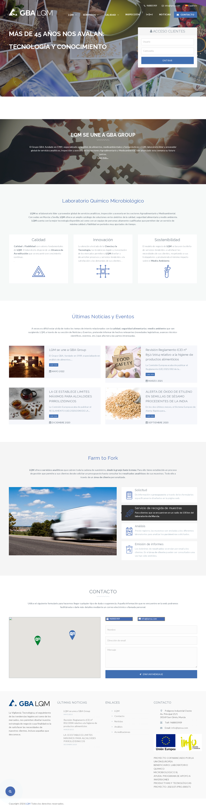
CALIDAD (111, 15)
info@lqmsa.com (172, 6)
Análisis (118, 726)
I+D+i (149, 14)
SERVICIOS (89, 15)
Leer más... (103, 157)
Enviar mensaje (153, 674)
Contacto (119, 716)
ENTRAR (167, 60)
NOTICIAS (165, 14)
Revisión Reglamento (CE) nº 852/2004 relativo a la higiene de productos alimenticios (169, 354)
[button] (72, 635)
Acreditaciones (122, 732)
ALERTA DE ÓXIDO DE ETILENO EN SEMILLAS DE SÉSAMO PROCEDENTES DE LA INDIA (169, 396)
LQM (71, 15)
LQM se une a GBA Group (67, 350)
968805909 (151, 6)
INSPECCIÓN (132, 14)
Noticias (118, 721)
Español (192, 6)
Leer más (53, 365)
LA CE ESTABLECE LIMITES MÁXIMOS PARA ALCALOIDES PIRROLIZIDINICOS (70, 396)
